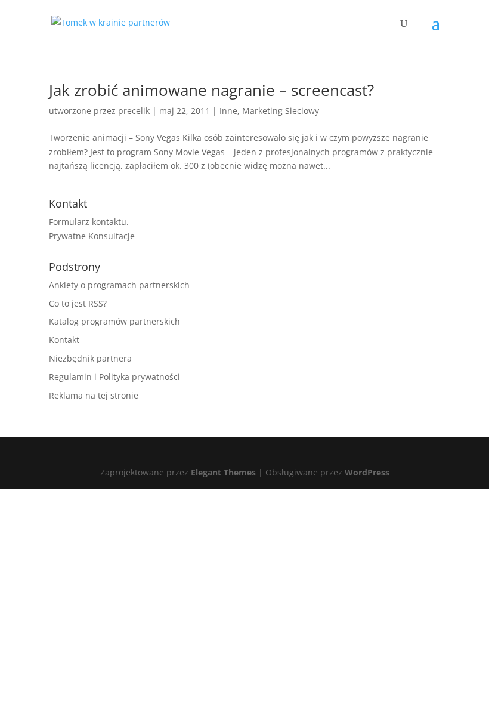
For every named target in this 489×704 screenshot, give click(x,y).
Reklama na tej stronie (93, 395)
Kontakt (64, 339)
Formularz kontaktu (87, 221)
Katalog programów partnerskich (114, 321)
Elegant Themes (223, 472)
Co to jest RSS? (78, 303)
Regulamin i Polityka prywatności (114, 376)
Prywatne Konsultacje (92, 236)
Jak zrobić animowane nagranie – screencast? (211, 90)
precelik (134, 110)
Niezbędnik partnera (90, 358)
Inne (228, 110)
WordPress (367, 472)
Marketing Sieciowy (280, 110)
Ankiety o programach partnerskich (119, 285)
